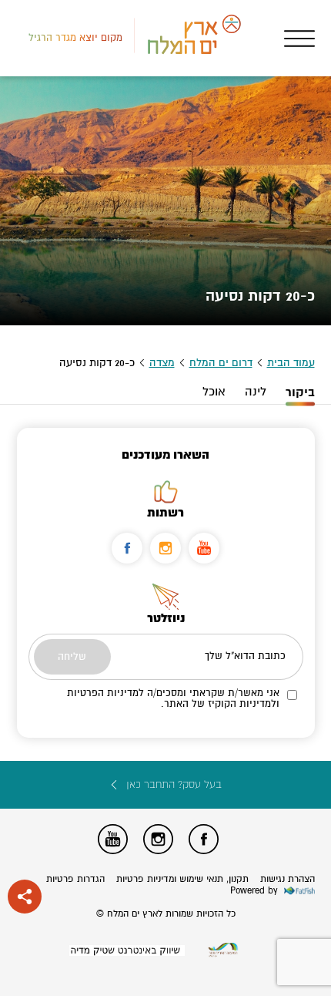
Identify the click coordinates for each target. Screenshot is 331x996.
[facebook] (127, 548)
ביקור (300, 392)
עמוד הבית (291, 362)
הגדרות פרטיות (75, 879)
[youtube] (204, 548)
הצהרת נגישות (287, 879)
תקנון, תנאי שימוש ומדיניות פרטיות (182, 879)
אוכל (214, 392)
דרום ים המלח (220, 362)
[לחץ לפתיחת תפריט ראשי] (299, 38)
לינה (255, 392)
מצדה (162, 362)
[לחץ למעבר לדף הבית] (223, 950)
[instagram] (165, 548)
